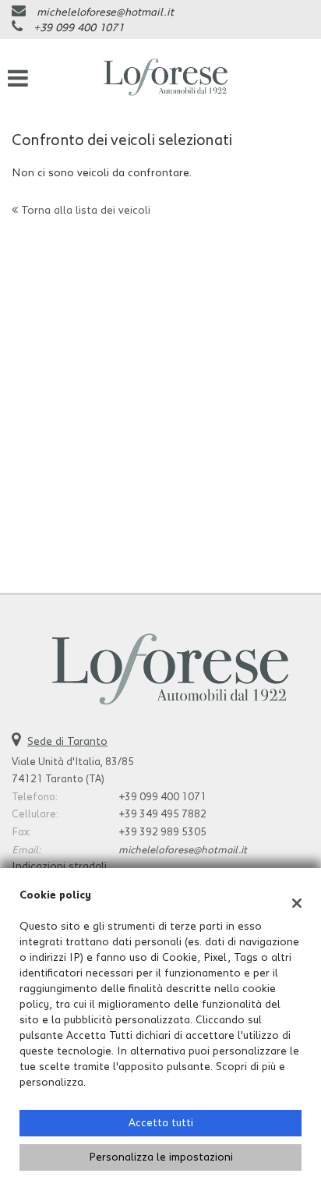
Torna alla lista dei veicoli (84, 210)
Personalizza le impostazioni (161, 1157)
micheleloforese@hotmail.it (105, 12)
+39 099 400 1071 (79, 28)
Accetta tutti (161, 1123)
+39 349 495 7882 (162, 814)
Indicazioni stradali (59, 866)
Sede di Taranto (67, 741)
